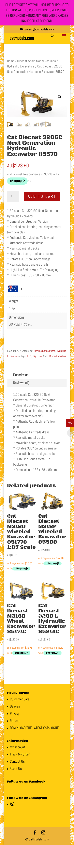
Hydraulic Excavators (21, 66)
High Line (37, 356)
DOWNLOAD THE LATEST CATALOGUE (34, 727)
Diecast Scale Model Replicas (36, 61)
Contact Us (17, 761)
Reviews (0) (21, 382)
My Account (17, 747)
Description (20, 374)
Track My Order (20, 754)
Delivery (15, 706)
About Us (16, 768)
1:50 (29, 356)
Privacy (14, 713)
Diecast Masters (57, 356)
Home (10, 61)
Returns (15, 720)
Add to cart (42, 196)
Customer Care (19, 699)
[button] (59, 96)
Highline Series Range (44, 351)
